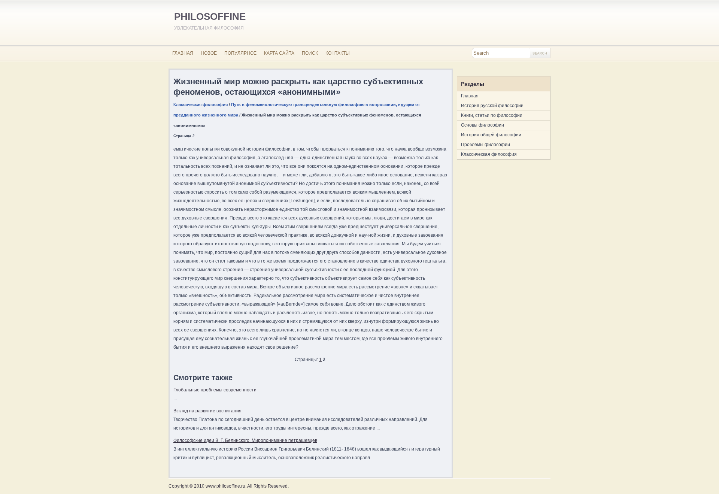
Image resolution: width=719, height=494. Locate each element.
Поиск (310, 53)
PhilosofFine (210, 16)
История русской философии (492, 105)
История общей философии (491, 134)
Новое (209, 53)
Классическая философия (200, 104)
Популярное (240, 53)
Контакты (337, 53)
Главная (182, 53)
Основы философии (482, 125)
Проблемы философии (485, 144)
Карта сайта (279, 53)
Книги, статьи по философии (491, 115)
